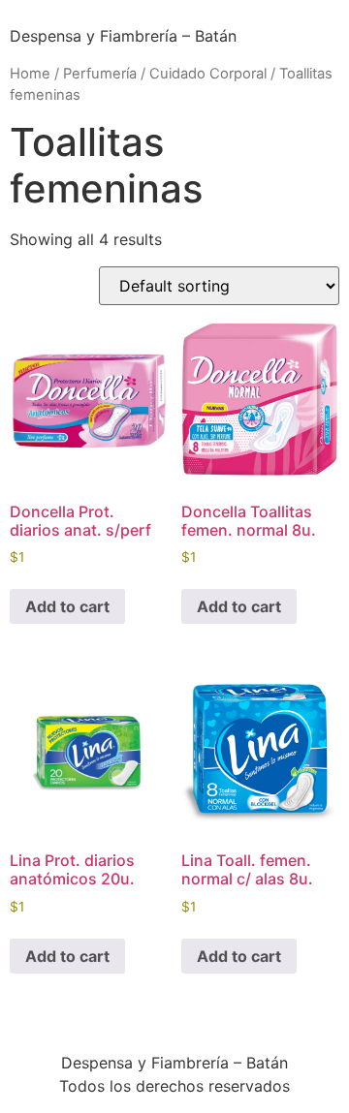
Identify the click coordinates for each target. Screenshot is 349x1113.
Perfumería (100, 73)
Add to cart (67, 606)
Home (30, 73)
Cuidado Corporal (208, 73)
